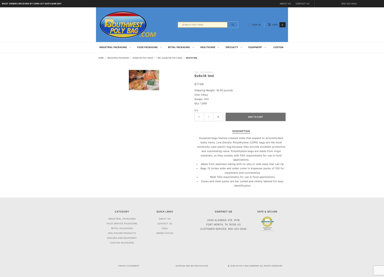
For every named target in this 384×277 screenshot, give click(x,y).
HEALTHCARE (207, 47)
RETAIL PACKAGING (179, 47)
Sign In (256, 24)
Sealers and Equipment (122, 238)
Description (241, 131)
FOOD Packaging (147, 47)
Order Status (164, 233)
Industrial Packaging (122, 218)
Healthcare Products (122, 233)
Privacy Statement (128, 266)
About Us (285, 3)
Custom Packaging (122, 242)
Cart (277, 24)
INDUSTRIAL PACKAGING (113, 47)
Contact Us (302, 3)
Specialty (232, 47)
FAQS (165, 228)
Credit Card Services (267, 228)
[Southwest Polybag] (128, 24)
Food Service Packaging (122, 223)
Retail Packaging (122, 228)
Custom (278, 47)
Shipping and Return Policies (192, 266)
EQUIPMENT (255, 47)
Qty (196, 110)
